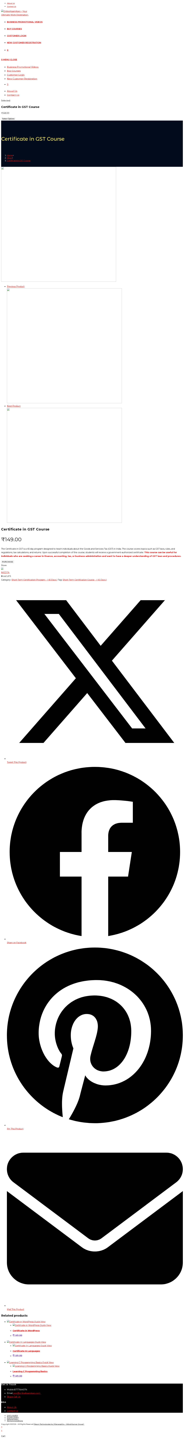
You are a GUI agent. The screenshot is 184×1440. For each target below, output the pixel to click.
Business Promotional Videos (22, 67)
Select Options (8, 119)
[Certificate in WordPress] (64, 522)
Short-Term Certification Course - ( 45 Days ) (85, 580)
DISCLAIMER (12, 1415)
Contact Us (11, 6)
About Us (11, 3)
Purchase (7, 562)
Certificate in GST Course (18, 160)
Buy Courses (14, 70)
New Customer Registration (22, 78)
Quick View (39, 1321)
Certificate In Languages (26, 1351)
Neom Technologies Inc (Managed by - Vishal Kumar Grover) (59, 1424)
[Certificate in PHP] (64, 402)
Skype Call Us (13, 1397)
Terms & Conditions (15, 1421)
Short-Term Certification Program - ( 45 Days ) (34, 580)
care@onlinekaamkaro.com (26, 1393)
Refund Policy (12, 1419)
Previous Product (15, 286)
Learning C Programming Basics (30, 1371)
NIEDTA (5, 572)
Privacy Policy (13, 1417)
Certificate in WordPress (26, 1330)
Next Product (14, 406)
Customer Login (15, 74)
